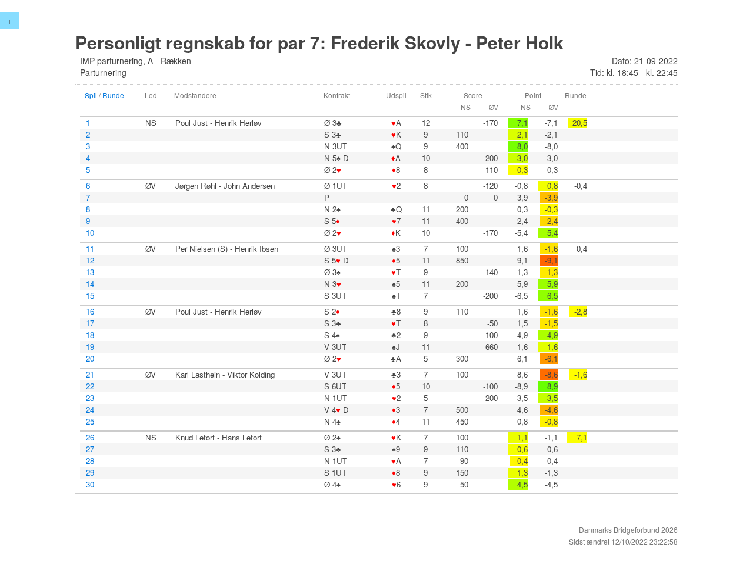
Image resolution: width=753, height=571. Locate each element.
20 (90, 358)
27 (90, 449)
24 (90, 410)
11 (90, 248)
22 (90, 386)
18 (90, 335)
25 (90, 421)
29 (90, 473)
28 (90, 461)
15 (90, 295)
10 (90, 233)
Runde (113, 95)
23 (90, 398)
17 (90, 323)
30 (90, 484)
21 (90, 374)
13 (90, 272)
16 (90, 311)
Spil (91, 95)
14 (90, 284)
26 (90, 437)
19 (90, 347)
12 (90, 260)
